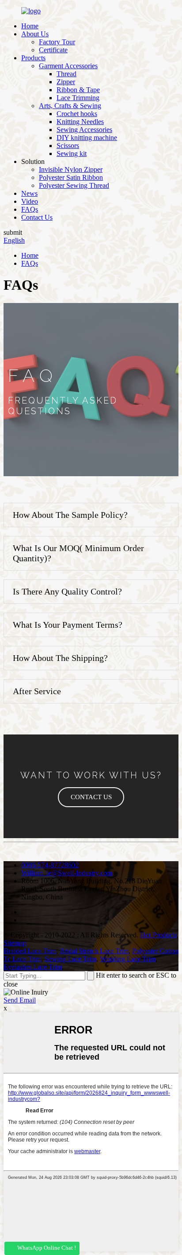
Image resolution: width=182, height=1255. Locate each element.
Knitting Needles (80, 121)
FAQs (29, 209)
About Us (35, 34)
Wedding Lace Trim (127, 959)
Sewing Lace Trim (70, 959)
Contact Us (37, 217)
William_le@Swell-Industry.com (66, 873)
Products (33, 58)
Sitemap (15, 943)
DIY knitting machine (87, 137)
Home (29, 26)
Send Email (20, 1000)
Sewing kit (72, 153)
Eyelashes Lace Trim (33, 967)
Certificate (53, 50)
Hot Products (158, 935)
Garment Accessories (68, 66)
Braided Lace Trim (30, 951)
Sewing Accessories (84, 129)
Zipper (66, 81)
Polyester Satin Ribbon (71, 177)
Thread (66, 74)
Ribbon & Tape (78, 89)
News (29, 193)
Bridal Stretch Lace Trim (94, 951)
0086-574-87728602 (50, 865)
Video (29, 201)
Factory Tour (57, 42)
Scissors (68, 145)
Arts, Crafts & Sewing (70, 105)
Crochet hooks (77, 113)
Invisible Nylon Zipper (70, 169)
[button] (91, 797)
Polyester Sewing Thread (74, 185)
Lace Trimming (78, 97)
